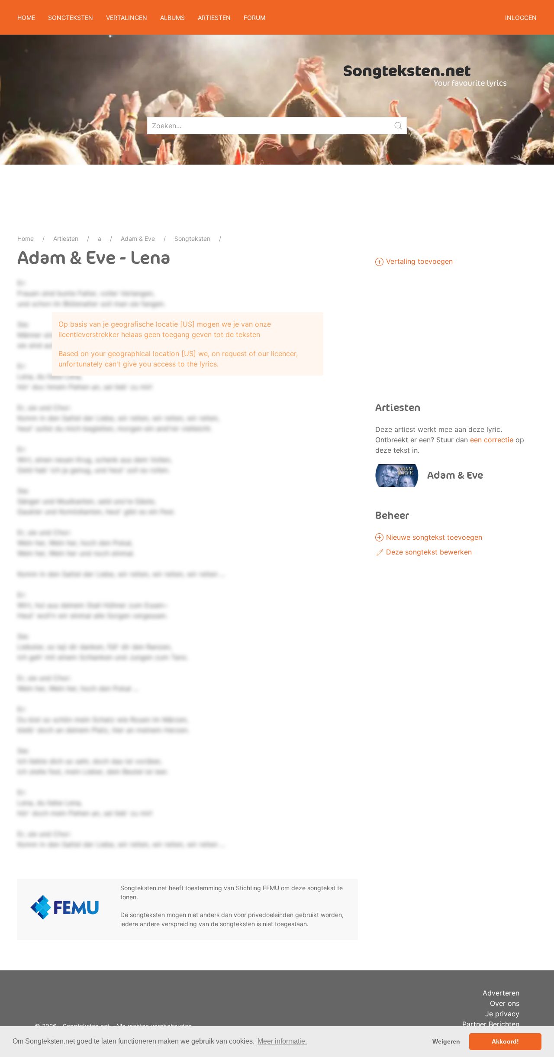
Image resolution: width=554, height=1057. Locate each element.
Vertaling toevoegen (418, 261)
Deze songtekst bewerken (428, 552)
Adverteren (501, 993)
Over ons (504, 1003)
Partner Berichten (490, 1024)
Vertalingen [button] (126, 17)
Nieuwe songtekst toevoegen (433, 537)
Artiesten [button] (214, 17)
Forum (254, 17)
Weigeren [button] (446, 1041)
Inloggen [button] (521, 17)
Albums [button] (172, 17)
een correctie (491, 439)
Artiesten (65, 238)
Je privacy (502, 1013)
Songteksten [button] (70, 17)
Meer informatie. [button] (282, 1041)
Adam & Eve (138, 238)
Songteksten (192, 238)
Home (26, 17)
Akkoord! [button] (505, 1041)
